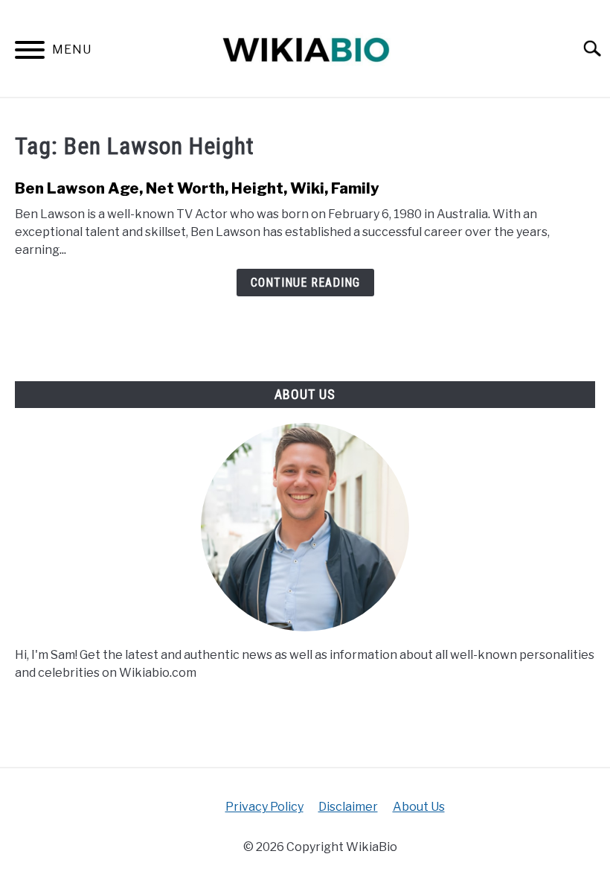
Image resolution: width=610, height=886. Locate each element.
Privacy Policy (264, 807)
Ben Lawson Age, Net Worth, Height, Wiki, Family (197, 188)
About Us (419, 807)
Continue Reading (305, 282)
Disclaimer (348, 807)
